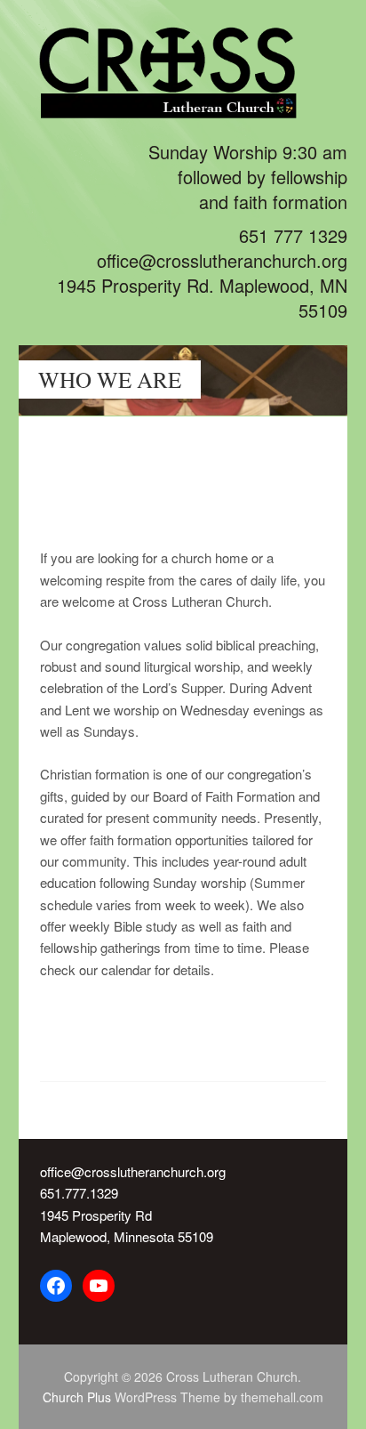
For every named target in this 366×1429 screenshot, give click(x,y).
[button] (304, 461)
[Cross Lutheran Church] (183, 106)
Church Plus (77, 1397)
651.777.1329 (79, 1192)
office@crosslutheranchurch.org (133, 1171)
